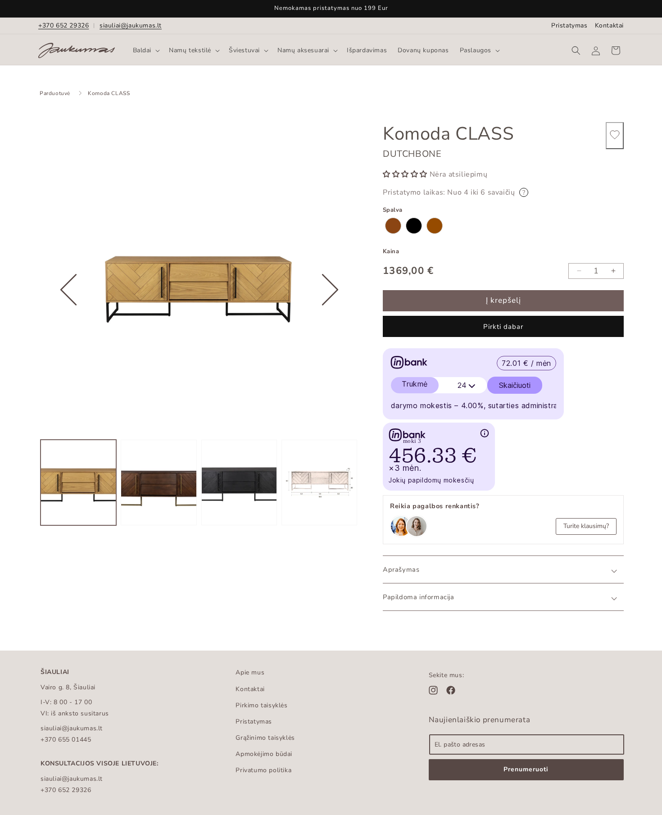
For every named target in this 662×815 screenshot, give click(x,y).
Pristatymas (569, 25)
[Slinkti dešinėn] (330, 318)
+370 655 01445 (66, 739)
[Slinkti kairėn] (68, 318)
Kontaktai (609, 25)
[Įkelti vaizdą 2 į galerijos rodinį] (158, 482)
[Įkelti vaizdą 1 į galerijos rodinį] (78, 482)
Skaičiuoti (515, 385)
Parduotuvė (55, 93)
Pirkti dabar (503, 326)
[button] (145, 50)
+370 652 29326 (63, 25)
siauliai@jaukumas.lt (131, 25)
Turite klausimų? (586, 526)
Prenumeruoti (526, 769)
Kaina (391, 251)
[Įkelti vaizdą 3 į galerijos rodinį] (239, 482)
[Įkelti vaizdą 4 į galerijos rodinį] (319, 482)
